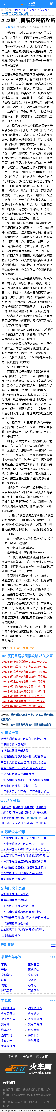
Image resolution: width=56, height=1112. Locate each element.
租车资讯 (6, 823)
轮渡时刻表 (8, 1046)
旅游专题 (6, 812)
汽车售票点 (35, 1024)
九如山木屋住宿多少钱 (15, 894)
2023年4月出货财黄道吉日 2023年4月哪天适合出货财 (26, 696)
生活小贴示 (7, 818)
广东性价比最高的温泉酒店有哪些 (22, 873)
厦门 (12, 648)
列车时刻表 (8, 1008)
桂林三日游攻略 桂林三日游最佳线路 (31, 724)
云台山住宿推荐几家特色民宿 (19, 785)
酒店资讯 (42, 9)
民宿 (25, 648)
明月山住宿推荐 (10, 935)
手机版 (12, 1056)
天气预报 (33, 1040)
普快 (4, 964)
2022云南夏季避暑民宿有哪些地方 (22, 912)
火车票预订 (8, 1013)
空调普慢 (33, 964)
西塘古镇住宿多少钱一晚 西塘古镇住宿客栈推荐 (25, 756)
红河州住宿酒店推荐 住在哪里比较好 (23, 867)
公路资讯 (41, 807)
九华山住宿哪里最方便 (15, 750)
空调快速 (33, 974)
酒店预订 (6, 1035)
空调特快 (33, 980)
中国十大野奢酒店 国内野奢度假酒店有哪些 (25, 762)
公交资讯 (20, 818)
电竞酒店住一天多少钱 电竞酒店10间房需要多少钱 (25, 768)
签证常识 (29, 823)
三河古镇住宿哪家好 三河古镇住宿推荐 (25, 780)
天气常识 (43, 818)
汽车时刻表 (35, 1019)
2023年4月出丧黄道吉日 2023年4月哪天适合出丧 (26, 706)
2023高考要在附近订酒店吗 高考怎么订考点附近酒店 (25, 849)
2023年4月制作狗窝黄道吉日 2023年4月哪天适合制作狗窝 (26, 686)
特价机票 (33, 1035)
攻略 (32, 648)
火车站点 (33, 1013)
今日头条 (6, 807)
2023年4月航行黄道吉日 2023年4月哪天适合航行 (26, 676)
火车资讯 (29, 9)
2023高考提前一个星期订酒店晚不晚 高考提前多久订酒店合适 (25, 855)
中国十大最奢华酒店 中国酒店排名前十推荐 (25, 791)
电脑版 (27, 1056)
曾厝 (18, 648)
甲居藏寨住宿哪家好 (13, 744)
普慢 (4, 969)
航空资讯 (29, 807)
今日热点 (41, 823)
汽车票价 (6, 1030)
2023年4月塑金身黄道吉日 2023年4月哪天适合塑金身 (26, 661)
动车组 (32, 985)
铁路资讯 (18, 807)
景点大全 (6, 1040)
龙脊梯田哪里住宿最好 (15, 900)
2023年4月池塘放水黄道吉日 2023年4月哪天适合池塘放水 (26, 691)
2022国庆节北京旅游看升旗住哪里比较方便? (25, 929)
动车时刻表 (35, 1008)
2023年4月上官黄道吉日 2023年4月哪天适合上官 (26, 681)
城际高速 (6, 990)
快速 (4, 985)
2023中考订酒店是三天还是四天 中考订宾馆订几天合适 (25, 838)
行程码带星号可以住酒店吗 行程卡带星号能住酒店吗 (25, 917)
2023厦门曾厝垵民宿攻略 (10, 13)
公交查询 (33, 1030)
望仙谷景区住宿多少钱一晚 (17, 906)
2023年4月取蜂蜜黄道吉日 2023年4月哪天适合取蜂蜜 (26, 701)
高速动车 (33, 990)
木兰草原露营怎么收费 (15, 923)
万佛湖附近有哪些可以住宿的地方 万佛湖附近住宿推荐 (25, 738)
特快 (4, 980)
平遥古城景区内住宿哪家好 (17, 774)
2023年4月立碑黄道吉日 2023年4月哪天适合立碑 (26, 671)
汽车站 (5, 1024)
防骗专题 (18, 812)
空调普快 (6, 974)
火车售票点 (8, 1019)
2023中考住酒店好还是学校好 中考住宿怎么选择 (25, 843)
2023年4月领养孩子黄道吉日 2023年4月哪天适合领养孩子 (26, 666)
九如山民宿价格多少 (13, 879)
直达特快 (33, 969)
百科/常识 (29, 812)
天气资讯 (42, 812)
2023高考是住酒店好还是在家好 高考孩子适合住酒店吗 (25, 861)
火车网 (17, 9)
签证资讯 (18, 823)
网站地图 (42, 1056)
